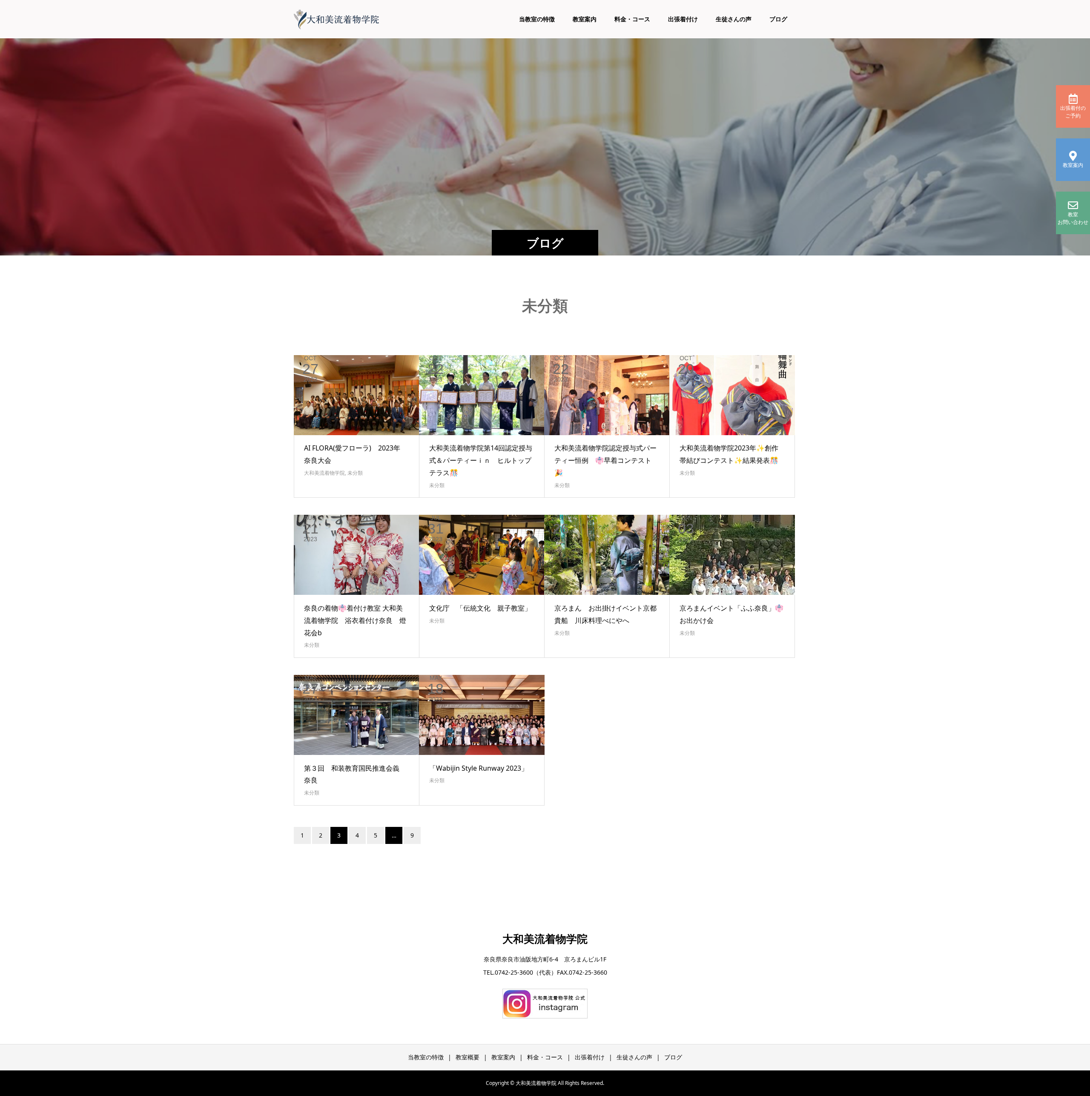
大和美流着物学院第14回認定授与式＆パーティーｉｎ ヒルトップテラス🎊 (480, 460)
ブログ (778, 19)
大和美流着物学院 (324, 472)
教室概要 (467, 1057)
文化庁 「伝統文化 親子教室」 (480, 608)
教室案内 (585, 19)
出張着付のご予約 (1073, 111)
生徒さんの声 (734, 19)
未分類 (355, 472)
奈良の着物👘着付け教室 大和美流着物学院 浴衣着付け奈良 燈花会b (355, 620)
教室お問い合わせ (1073, 218)
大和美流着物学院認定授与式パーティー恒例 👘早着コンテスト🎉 (605, 460)
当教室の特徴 (537, 19)
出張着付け (683, 19)
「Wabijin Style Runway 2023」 (478, 768)
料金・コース (632, 19)
